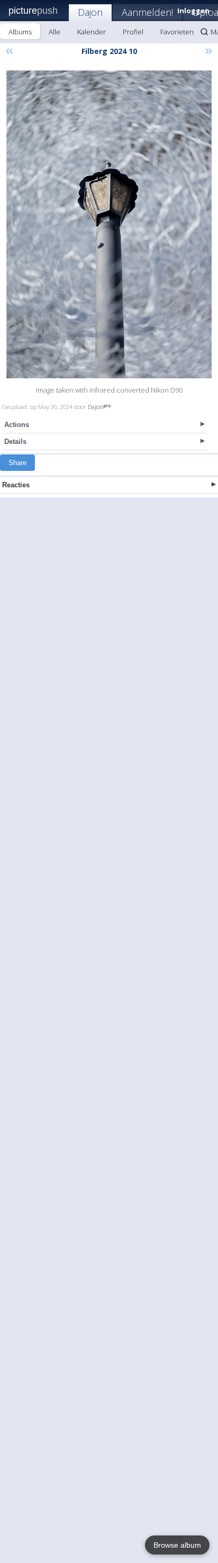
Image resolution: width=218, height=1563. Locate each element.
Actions (16, 425)
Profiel (133, 32)
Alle (54, 32)
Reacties (16, 485)
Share (17, 463)
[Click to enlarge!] (109, 224)
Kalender (91, 32)
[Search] (204, 31)
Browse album (177, 1545)
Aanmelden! (147, 12)
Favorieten (177, 32)
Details (15, 442)
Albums (20, 32)
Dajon (90, 12)
